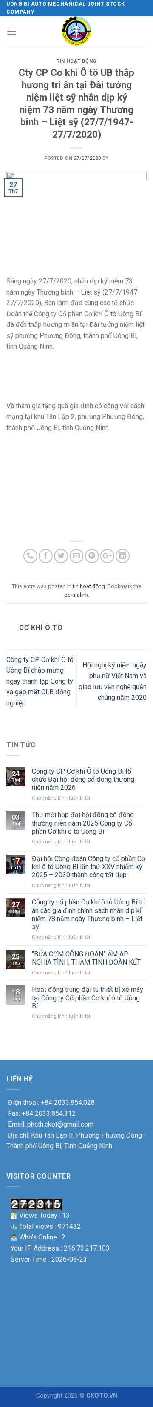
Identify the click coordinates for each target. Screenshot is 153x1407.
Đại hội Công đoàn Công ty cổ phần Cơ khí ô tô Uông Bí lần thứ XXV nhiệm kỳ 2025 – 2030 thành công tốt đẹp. (88, 867)
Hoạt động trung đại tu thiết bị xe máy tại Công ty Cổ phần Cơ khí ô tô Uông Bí (87, 997)
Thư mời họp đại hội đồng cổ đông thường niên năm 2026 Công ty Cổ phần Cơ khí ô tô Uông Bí (83, 823)
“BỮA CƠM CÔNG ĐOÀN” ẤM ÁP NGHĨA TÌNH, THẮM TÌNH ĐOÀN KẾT (86, 958)
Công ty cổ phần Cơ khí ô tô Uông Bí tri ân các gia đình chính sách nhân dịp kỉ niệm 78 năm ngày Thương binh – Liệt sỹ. (88, 914)
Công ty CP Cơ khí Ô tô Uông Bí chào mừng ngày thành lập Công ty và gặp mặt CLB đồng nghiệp (40, 681)
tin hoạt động (76, 61)
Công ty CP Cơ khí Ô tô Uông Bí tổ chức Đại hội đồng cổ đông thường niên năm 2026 (83, 779)
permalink (76, 595)
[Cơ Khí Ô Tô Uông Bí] (76, 31)
